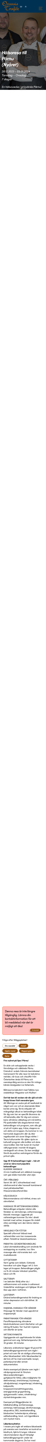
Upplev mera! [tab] (10, 1051)
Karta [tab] (7, 1056)
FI (25, 6)
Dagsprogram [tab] (27, 1051)
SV (21, 6)
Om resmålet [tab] (10, 1045)
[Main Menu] (41, 8)
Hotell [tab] (23, 1045)
